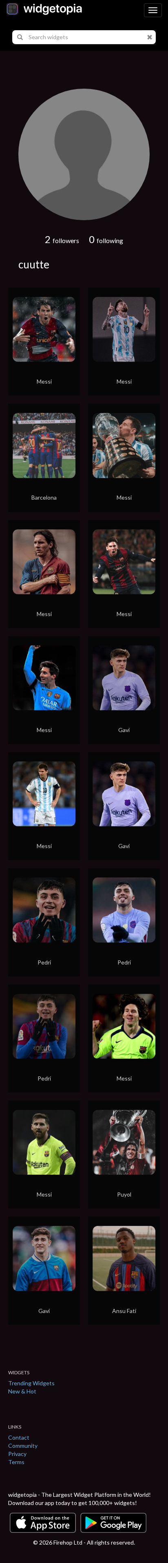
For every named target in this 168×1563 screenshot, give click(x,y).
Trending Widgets (31, 1383)
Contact (18, 1437)
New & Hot (22, 1391)
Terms (16, 1461)
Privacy (17, 1453)
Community (23, 1445)
